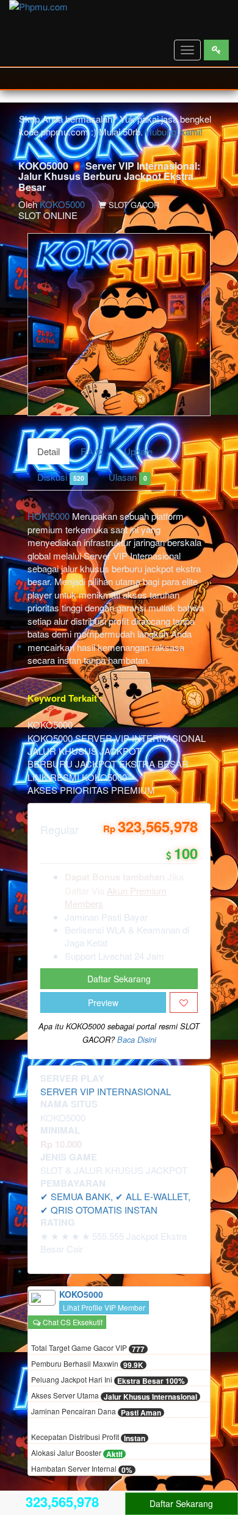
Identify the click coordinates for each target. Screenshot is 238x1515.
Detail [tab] (48, 451)
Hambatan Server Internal (81, 1469)
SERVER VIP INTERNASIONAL (105, 1091)
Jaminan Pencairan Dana (96, 1412)
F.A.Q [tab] (92, 451)
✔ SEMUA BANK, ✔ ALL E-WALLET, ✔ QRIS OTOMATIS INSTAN (115, 1202)
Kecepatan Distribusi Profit (88, 1437)
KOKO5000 (62, 204)
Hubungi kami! (174, 131)
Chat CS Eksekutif (72, 1322)
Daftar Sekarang (119, 979)
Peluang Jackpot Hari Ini (108, 1380)
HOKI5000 (48, 515)
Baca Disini (136, 1039)
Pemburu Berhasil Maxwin (87, 1364)
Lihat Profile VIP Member (104, 1307)
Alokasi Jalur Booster (77, 1453)
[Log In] (216, 50)
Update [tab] (138, 451)
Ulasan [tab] (127, 476)
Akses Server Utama (114, 1396)
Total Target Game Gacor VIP (88, 1348)
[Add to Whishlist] (184, 1002)
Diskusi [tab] (60, 476)
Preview (103, 1002)
